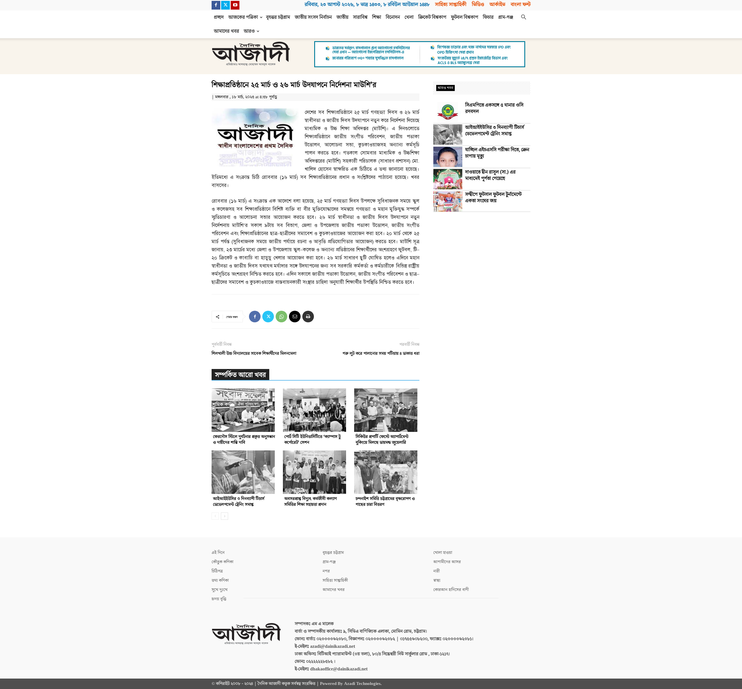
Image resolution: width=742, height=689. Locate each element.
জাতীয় (342, 17)
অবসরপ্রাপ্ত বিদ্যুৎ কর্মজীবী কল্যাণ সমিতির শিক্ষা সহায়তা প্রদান (310, 502)
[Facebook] (216, 5)
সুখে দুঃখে (220, 590)
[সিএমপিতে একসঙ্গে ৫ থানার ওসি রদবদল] (447, 112)
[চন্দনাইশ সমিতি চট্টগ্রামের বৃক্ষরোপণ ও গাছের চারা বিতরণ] (386, 472)
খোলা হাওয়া (442, 553)
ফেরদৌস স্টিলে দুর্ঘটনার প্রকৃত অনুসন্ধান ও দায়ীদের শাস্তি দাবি (244, 440)
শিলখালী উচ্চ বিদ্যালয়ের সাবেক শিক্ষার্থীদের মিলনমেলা (254, 353)
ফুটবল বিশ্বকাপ (464, 17)
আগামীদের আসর (447, 562)
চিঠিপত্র (217, 571)
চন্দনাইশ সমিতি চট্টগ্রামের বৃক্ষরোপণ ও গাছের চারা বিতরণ (385, 502)
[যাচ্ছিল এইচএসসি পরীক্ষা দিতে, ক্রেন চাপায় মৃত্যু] (447, 157)
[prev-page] (215, 516)
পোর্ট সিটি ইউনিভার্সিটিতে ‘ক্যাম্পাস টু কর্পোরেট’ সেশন (312, 440)
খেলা (409, 17)
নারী (436, 571)
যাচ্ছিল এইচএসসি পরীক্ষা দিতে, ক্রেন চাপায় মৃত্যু (497, 153)
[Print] (308, 316)
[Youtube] (235, 5)
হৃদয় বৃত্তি (219, 599)
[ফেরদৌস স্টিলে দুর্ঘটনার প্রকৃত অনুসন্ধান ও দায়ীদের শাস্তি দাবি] (244, 410)
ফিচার (488, 17)
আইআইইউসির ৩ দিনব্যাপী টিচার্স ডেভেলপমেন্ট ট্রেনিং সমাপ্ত (238, 502)
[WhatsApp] (281, 316)
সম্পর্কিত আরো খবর (240, 375)
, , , (367, 4)
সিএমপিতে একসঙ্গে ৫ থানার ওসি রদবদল (494, 108)
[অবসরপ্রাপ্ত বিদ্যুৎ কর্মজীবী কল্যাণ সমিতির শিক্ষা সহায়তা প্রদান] (315, 472)
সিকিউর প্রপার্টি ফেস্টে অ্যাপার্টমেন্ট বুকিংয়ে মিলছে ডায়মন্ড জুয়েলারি (382, 440)
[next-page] (224, 516)
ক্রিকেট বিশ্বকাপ (432, 17)
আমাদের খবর (226, 31)
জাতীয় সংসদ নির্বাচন (313, 17)
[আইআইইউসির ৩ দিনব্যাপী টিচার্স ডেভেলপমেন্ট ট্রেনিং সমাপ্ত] (244, 472)
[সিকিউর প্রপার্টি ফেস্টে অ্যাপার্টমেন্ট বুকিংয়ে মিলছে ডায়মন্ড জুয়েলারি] (386, 410)
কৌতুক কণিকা (222, 562)
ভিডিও (478, 4)
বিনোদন (393, 17)
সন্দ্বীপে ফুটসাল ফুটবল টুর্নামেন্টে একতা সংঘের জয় (493, 197)
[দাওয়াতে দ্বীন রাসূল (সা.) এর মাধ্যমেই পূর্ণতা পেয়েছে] (447, 179)
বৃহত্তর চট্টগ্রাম (278, 17)
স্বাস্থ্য (436, 580)
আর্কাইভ (497, 4)
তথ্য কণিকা (220, 580)
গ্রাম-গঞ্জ (505, 17)
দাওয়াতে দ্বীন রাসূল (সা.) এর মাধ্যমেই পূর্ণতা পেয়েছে (490, 175)
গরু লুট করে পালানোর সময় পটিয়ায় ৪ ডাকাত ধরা (381, 353)
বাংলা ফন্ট (520, 4)
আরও (249, 31)
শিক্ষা (376, 17)
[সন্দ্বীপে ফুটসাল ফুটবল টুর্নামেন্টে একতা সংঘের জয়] (447, 201)
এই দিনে (218, 553)
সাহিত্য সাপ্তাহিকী (450, 4)
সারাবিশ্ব (360, 17)
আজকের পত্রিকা (243, 17)
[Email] (295, 316)
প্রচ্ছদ (219, 17)
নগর (326, 571)
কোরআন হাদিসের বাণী (451, 590)
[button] (523, 18)
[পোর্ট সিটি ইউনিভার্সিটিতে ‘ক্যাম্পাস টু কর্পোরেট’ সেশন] (315, 410)
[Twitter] (225, 5)
